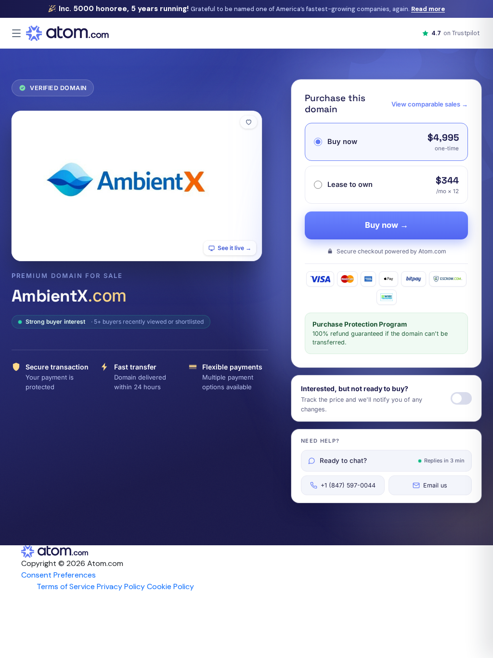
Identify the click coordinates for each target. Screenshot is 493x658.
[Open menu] (16, 33)
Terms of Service (66, 586)
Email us (435, 485)
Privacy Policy (121, 586)
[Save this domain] (248, 122)
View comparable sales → (429, 104)
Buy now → (386, 225)
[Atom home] (67, 33)
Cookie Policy (170, 586)
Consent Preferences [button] (58, 575)
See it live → (234, 247)
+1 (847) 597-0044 (348, 485)
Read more (428, 9)
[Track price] (461, 398)
